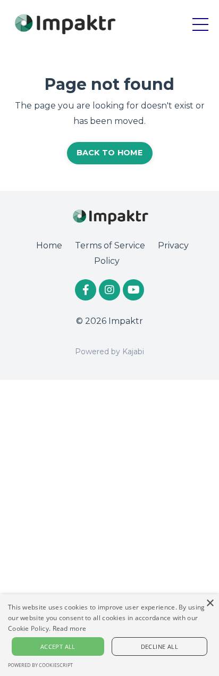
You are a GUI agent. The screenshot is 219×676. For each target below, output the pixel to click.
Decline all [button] (159, 646)
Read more (70, 628)
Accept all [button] (57, 646)
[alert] (109, 635)
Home (49, 245)
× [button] (210, 603)
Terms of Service (110, 245)
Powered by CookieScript (40, 665)
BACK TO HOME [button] (110, 152)
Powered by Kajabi (109, 351)
